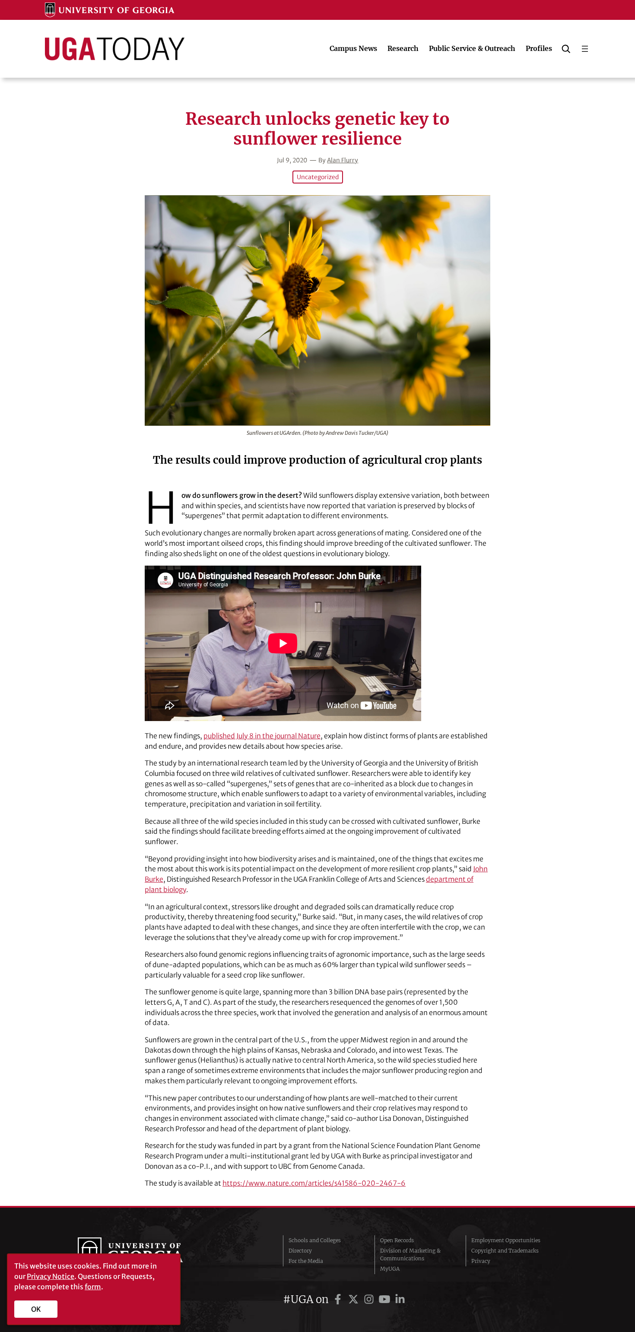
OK (36, 1309)
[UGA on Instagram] (370, 1299)
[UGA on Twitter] (354, 1299)
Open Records (397, 1240)
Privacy (480, 1261)
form (93, 1286)
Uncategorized (318, 177)
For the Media (306, 1261)
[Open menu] (585, 49)
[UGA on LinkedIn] (400, 1299)
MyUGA (390, 1269)
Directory (300, 1250)
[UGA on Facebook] (339, 1299)
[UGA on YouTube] (386, 1299)
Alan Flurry (342, 160)
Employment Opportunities (505, 1240)
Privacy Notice (50, 1276)
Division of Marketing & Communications (410, 1254)
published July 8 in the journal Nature (262, 735)
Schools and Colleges (315, 1240)
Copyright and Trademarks (505, 1250)
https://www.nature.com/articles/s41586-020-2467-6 (314, 1183)
